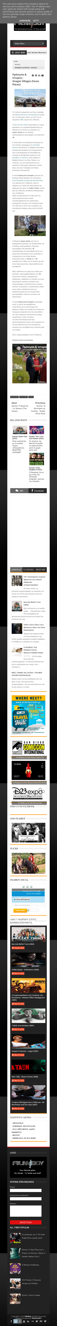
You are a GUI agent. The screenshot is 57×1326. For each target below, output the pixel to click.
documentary (14, 397)
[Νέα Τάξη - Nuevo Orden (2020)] (28, 1062)
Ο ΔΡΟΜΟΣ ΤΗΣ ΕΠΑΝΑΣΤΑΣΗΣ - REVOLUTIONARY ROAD (33, 650)
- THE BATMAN (17, 1123)
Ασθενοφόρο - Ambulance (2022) (25, 969)
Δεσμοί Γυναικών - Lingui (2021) (25, 1051)
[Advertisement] (33, 35)
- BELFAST (16, 1135)
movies (17, 64)
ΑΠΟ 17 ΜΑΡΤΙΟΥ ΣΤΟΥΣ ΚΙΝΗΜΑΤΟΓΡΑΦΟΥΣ (23, 921)
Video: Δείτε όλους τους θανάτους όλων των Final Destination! (34, 627)
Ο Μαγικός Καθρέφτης (30, 1265)
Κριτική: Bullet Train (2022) (23, 944)
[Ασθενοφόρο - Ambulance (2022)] (28, 955)
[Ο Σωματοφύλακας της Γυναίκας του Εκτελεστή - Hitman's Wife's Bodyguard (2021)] (28, 980)
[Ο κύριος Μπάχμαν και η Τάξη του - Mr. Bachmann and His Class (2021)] (28, 1087)
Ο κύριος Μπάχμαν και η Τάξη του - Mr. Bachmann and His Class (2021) (28, 1103)
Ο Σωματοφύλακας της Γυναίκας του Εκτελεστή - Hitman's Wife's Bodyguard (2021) (28, 997)
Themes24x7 (36, 1318)
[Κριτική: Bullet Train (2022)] (28, 929)
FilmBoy (28, 1316)
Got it (36, 21)
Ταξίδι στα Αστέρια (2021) (23, 1025)
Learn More (24, 21)
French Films (23, 397)
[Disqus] (28, 531)
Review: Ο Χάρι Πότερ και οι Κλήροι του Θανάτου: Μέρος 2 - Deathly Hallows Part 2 (34, 1253)
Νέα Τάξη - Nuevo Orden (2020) (25, 1076)
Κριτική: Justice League (31, 1295)
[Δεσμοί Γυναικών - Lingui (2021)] (28, 1036)
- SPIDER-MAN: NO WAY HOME (24, 1138)
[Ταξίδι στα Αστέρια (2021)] (28, 1011)
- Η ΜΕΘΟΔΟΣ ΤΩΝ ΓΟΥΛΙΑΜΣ (24, 1126)
